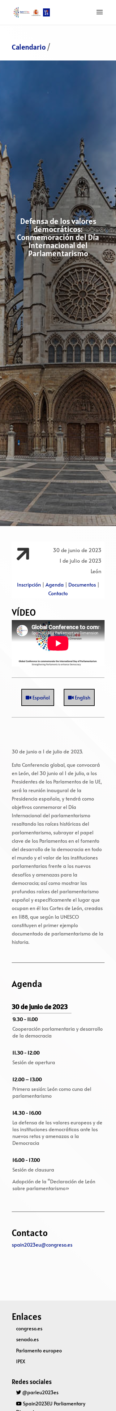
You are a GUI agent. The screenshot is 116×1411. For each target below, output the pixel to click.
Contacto (58, 593)
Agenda (54, 584)
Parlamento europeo (39, 1350)
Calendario (29, 47)
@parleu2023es (39, 1392)
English (82, 697)
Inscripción (29, 584)
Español (40, 697)
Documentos (82, 584)
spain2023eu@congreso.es (42, 1244)
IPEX (20, 1361)
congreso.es (29, 1328)
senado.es (27, 1339)
